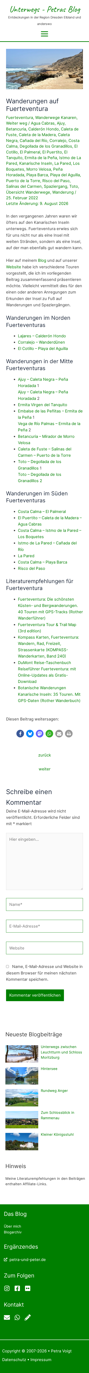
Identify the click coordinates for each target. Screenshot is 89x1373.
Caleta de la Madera (37, 134)
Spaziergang (55, 186)
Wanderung (63, 192)
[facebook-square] (19, 1288)
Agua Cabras (43, 123)
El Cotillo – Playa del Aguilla (43, 348)
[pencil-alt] (28, 1317)
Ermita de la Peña (41, 157)
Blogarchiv (13, 1232)
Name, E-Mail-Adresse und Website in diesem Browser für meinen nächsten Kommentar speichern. (44, 972)
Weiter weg (16, 123)
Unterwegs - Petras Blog (44, 9)
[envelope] (8, 1317)
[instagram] (8, 1288)
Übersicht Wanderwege (28, 192)
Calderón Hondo (43, 129)
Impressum (40, 1359)
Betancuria (16, 129)
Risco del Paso (56, 180)
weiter (45, 768)
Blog (42, 260)
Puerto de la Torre (23, 180)
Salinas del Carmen (24, 186)
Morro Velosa (38, 169)
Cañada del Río (33, 140)
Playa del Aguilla (65, 174)
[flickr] (28, 1288)
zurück (44, 755)
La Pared (62, 163)
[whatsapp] (19, 1317)
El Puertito (52, 152)
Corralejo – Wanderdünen (41, 342)
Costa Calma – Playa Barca (42, 562)
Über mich (12, 1226)
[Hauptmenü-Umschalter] (44, 34)
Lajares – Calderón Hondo (42, 335)
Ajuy (61, 123)
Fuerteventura (19, 117)
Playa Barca (37, 174)
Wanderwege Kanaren (55, 117)
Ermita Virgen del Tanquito (42, 404)
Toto (73, 186)
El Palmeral (30, 152)
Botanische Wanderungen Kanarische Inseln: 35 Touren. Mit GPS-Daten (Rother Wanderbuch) (49, 694)
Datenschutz (14, 1359)
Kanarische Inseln (35, 163)
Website (13, 266)
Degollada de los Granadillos (46, 146)
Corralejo (57, 140)
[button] (20, 733)
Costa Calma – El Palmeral (42, 511)
